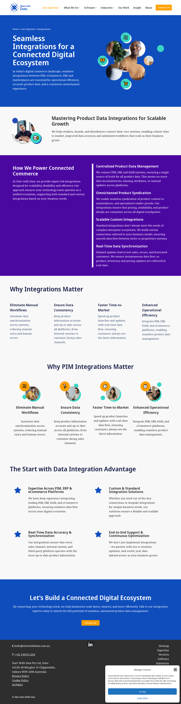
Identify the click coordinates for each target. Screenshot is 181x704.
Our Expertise (28, 29)
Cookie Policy (142, 698)
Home (16, 29)
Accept (142, 691)
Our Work (123, 7)
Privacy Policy (20, 676)
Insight (137, 7)
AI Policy (17, 684)
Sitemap (164, 646)
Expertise (163, 650)
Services (164, 654)
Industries (162, 663)
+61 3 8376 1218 (25, 654)
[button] (175, 669)
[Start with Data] (19, 8)
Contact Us (163, 7)
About (148, 7)
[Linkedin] (90, 644)
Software (163, 659)
